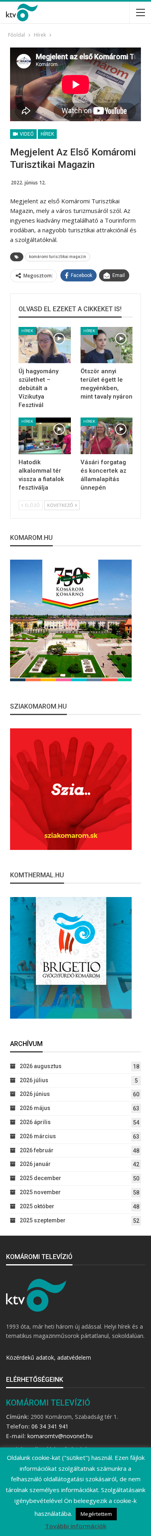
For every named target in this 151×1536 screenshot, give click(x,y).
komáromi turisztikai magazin (57, 256)
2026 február (37, 1150)
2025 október (37, 1206)
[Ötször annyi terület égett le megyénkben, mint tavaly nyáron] (107, 345)
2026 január (35, 1164)
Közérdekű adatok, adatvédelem (48, 1357)
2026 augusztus (41, 1066)
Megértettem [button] (96, 1513)
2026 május (35, 1108)
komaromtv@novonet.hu (60, 1436)
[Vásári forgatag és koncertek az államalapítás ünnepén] (107, 436)
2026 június (35, 1094)
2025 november (40, 1192)
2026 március (38, 1136)
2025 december (40, 1178)
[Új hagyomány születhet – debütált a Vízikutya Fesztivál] (45, 345)
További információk (75, 1526)
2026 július (34, 1080)
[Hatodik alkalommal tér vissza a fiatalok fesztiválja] (45, 436)
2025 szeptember (43, 1220)
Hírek (47, 134)
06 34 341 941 (49, 1426)
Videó (26, 134)
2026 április (35, 1122)
